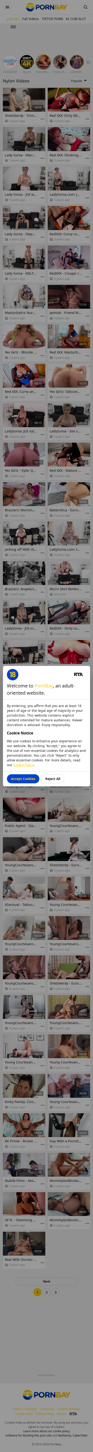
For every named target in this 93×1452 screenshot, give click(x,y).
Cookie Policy (23, 765)
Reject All (52, 778)
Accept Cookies (23, 778)
